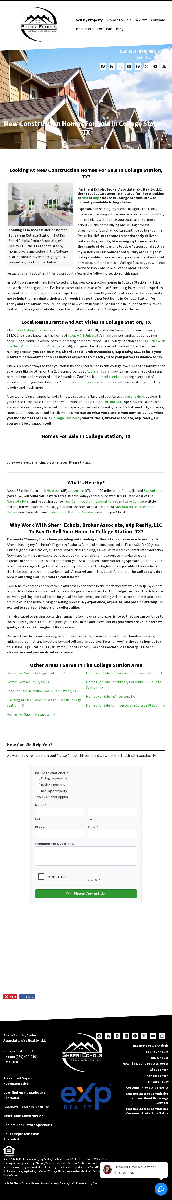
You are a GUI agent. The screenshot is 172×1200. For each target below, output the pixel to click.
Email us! (10, 1062)
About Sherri (159, 1070)
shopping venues (88, 382)
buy (96, 197)
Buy (148, 57)
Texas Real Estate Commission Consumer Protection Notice (146, 1111)
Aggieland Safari (99, 371)
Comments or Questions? (55, 843)
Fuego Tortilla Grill (107, 401)
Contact (160, 57)
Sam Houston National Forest (95, 501)
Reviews (141, 19)
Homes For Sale (119, 19)
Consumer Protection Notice (147, 1087)
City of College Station (30, 330)
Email (93, 827)
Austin (79, 490)
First (37, 819)
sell (85, 197)
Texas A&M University (84, 335)
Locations (104, 28)
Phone (40, 827)
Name (40, 805)
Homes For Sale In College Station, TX (36, 673)
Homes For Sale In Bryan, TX (28, 682)
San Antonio (153, 490)
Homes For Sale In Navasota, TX (31, 714)
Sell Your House (157, 1052)
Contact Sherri (158, 1076)
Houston (53, 490)
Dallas (126, 490)
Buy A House (160, 1058)
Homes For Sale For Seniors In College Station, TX (124, 673)
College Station (64, 418)
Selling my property (54, 778)
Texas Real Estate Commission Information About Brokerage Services (146, 1098)
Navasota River (18, 501)
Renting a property (54, 791)
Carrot (97, 1183)
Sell (140, 57)
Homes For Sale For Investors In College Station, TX (125, 705)
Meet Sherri (85, 28)
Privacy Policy (158, 1082)
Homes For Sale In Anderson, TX (110, 696)
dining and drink (132, 396)
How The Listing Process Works (146, 1063)
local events (110, 376)
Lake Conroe (134, 501)
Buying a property (53, 784)
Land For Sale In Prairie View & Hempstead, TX (42, 691)
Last (90, 819)
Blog (119, 28)
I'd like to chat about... (53, 772)
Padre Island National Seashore (72, 512)
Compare (158, 19)
